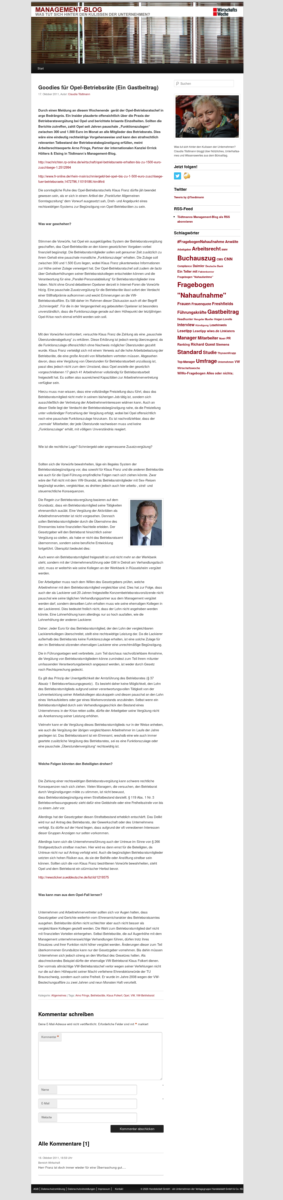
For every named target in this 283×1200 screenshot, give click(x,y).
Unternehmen (226, 362)
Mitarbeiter (208, 338)
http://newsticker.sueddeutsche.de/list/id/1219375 (73, 877)
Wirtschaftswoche (188, 368)
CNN (228, 259)
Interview (186, 324)
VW (133, 995)
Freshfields (222, 303)
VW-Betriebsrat (145, 995)
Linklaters (227, 331)
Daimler (199, 266)
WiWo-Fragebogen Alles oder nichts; (205, 373)
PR (228, 338)
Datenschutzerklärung (53, 1188)
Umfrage (206, 360)
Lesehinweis (218, 325)
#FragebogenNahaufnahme (200, 241)
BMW (225, 249)
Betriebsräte (98, 995)
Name (45, 1089)
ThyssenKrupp (227, 353)
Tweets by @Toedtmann (189, 197)
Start (41, 68)
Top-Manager (186, 362)
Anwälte (231, 241)
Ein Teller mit (187, 271)
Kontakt (119, 1188)
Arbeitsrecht (206, 248)
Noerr (222, 338)
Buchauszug (196, 257)
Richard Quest (203, 344)
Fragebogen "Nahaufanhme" (195, 277)
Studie (210, 352)
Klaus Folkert (114, 995)
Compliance (184, 266)
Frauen (184, 303)
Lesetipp (184, 330)
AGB (35, 1188)
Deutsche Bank (214, 266)
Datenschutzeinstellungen (81, 1188)
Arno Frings (82, 995)
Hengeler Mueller (203, 319)
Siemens (222, 344)
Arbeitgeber (184, 249)
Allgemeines (58, 995)
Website (46, 1117)
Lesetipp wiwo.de (206, 331)
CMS (220, 259)
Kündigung (202, 325)
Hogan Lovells (223, 319)
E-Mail (45, 1103)
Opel (126, 995)
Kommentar (50, 1036)
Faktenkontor (206, 271)
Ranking (183, 344)
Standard (189, 352)
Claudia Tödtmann (79, 94)
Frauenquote (201, 303)
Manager (187, 337)
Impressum (104, 1188)
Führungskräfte (192, 312)
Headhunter (185, 319)
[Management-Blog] (225, 12)
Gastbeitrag (223, 311)
